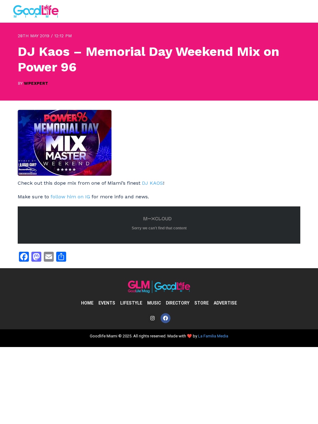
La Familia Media (213, 336)
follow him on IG (70, 197)
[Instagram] (152, 318)
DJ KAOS (152, 183)
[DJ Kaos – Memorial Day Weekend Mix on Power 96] (64, 174)
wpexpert (36, 83)
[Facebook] (165, 318)
